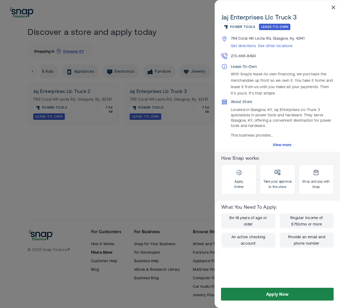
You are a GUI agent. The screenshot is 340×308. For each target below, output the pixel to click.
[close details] (333, 7)
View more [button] (282, 145)
